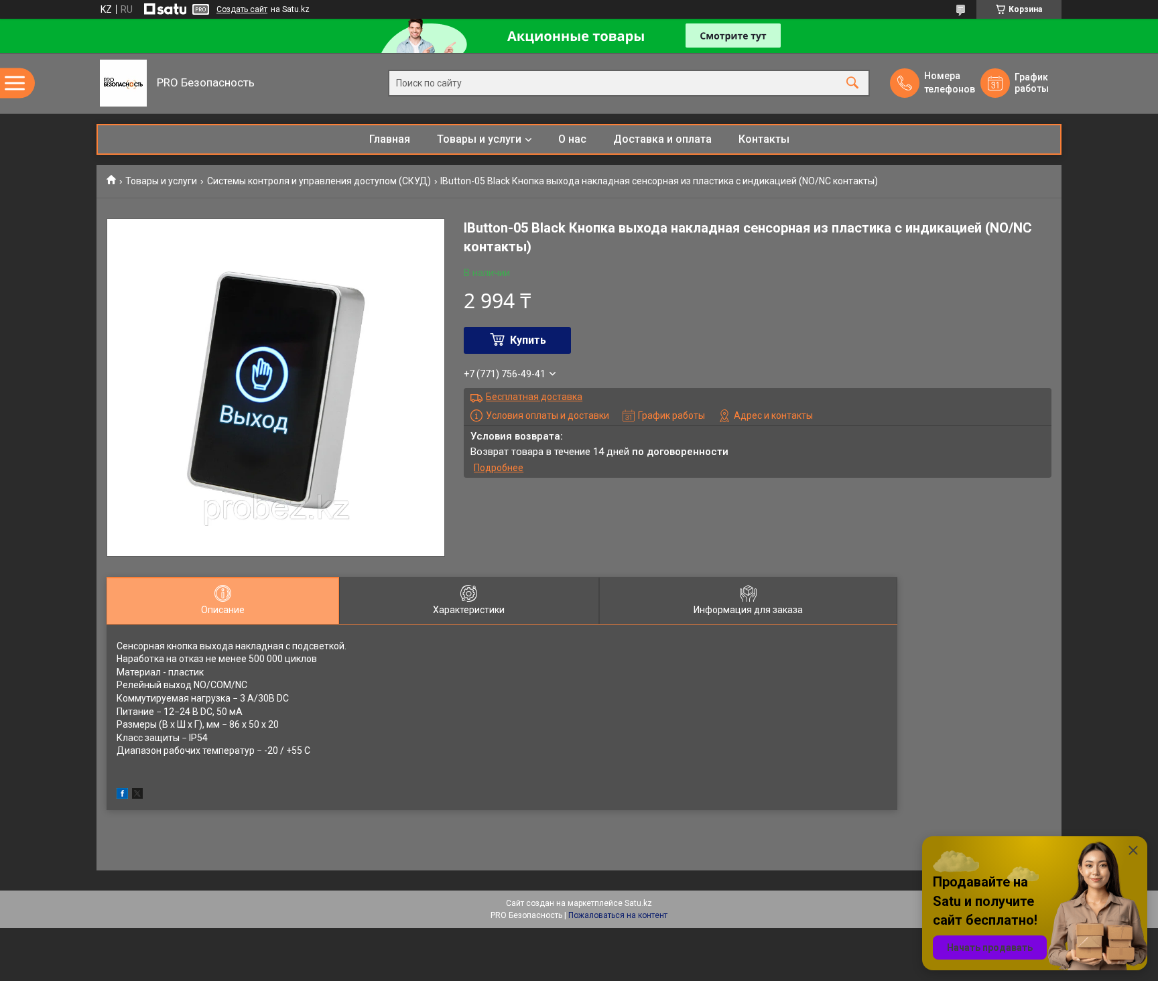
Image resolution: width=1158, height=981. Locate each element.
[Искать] (852, 83)
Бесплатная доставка (534, 396)
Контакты (763, 139)
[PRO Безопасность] (123, 83)
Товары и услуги (479, 139)
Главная (389, 139)
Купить (528, 340)
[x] (137, 795)
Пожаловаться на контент (617, 915)
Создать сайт (241, 9)
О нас (572, 139)
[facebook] (122, 795)
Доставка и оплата (662, 139)
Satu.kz (638, 903)
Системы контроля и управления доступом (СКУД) (319, 181)
